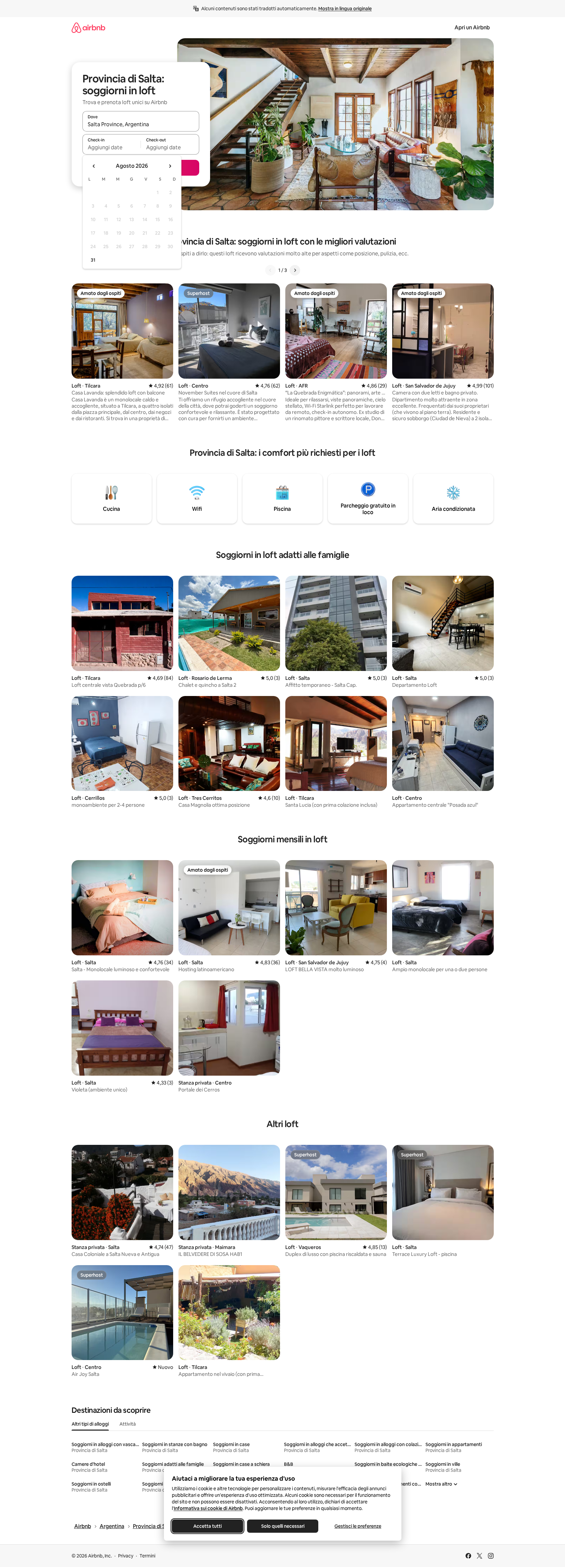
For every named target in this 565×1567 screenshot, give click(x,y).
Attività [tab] (127, 1424)
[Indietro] (270, 270)
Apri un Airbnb (472, 27)
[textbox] (112, 147)
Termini (147, 1556)
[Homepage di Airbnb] (88, 27)
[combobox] (141, 124)
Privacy (125, 1556)
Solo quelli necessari (282, 1526)
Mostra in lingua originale (345, 9)
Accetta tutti (207, 1526)
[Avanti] (295, 270)
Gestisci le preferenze (357, 1526)
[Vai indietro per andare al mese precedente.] (94, 166)
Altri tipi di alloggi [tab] (90, 1424)
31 (93, 260)
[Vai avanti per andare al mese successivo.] (170, 166)
